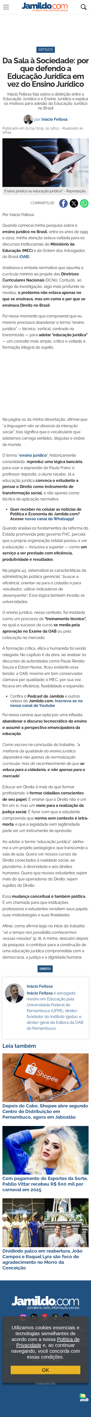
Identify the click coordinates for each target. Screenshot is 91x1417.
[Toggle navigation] (6, 7)
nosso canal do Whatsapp (49, 519)
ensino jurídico (33, 455)
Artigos (45, 50)
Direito (45, 969)
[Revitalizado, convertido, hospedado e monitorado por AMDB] (84, 1397)
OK (45, 1370)
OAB (24, 256)
